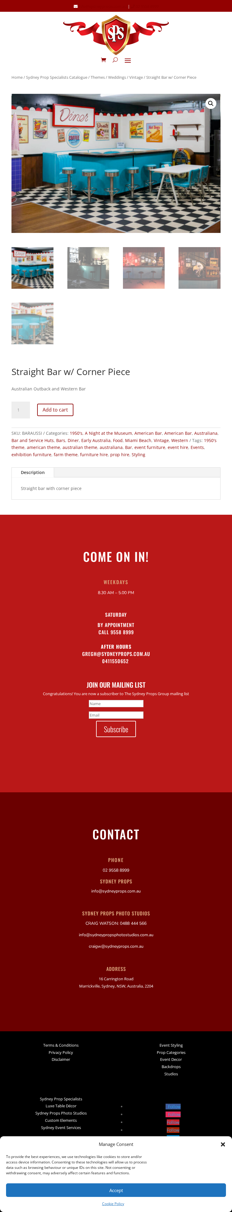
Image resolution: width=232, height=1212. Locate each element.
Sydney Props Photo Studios (61, 1113)
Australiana (206, 433)
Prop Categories (171, 1052)
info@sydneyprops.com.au (103, 6)
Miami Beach (138, 440)
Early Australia (96, 440)
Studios (171, 1074)
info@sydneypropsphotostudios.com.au (116, 935)
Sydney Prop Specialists (61, 1099)
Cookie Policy (113, 1203)
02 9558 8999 (147, 6)
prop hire (119, 454)
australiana (111, 447)
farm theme (66, 454)
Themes (98, 77)
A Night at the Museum (108, 433)
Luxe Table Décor (61, 1106)
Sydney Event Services (61, 1127)
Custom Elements (61, 1120)
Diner (73, 440)
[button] (223, 1144)
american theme (43, 447)
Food (118, 440)
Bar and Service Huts (32, 440)
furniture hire (94, 454)
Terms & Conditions (61, 1045)
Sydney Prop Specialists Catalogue (56, 77)
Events (197, 447)
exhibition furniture (31, 454)
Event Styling (171, 1045)
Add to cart (55, 409)
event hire (178, 447)
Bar (128, 447)
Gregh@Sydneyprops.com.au (116, 653)
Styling (138, 454)
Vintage (136, 77)
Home (17, 77)
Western (179, 440)
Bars (60, 440)
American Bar (148, 433)
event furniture (149, 447)
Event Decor (171, 1059)
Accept (116, 1190)
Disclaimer (61, 1059)
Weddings (117, 77)
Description (33, 472)
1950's (76, 433)
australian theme (80, 447)
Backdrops (171, 1066)
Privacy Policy (61, 1052)
